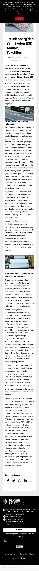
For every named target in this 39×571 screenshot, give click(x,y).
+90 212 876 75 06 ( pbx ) (13, 516)
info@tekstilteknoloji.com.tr (14, 521)
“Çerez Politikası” (27, 7)
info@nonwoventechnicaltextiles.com (17, 524)
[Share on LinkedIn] (25, 480)
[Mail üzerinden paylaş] (31, 480)
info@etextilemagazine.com (14, 519)
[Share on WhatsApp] (19, 480)
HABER (18, 57)
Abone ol (19, 546)
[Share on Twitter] (14, 480)
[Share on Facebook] (8, 480)
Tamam (19, 18)
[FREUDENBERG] (19, 25)
